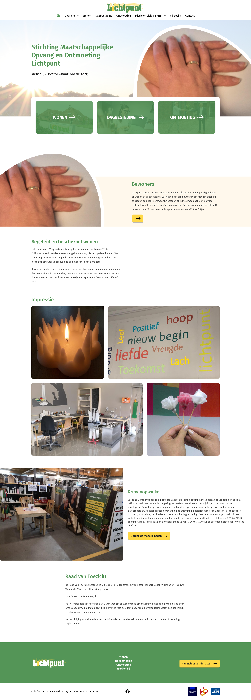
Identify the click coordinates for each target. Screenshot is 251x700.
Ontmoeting (123, 664)
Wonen (123, 656)
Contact (94, 691)
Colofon (36, 691)
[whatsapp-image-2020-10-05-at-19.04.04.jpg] (164, 342)
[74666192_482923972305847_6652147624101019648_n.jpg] (87, 419)
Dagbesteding (123, 660)
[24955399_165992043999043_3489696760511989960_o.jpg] (183, 419)
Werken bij (123, 668)
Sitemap (79, 691)
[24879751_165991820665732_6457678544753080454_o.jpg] (67, 342)
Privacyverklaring (57, 691)
